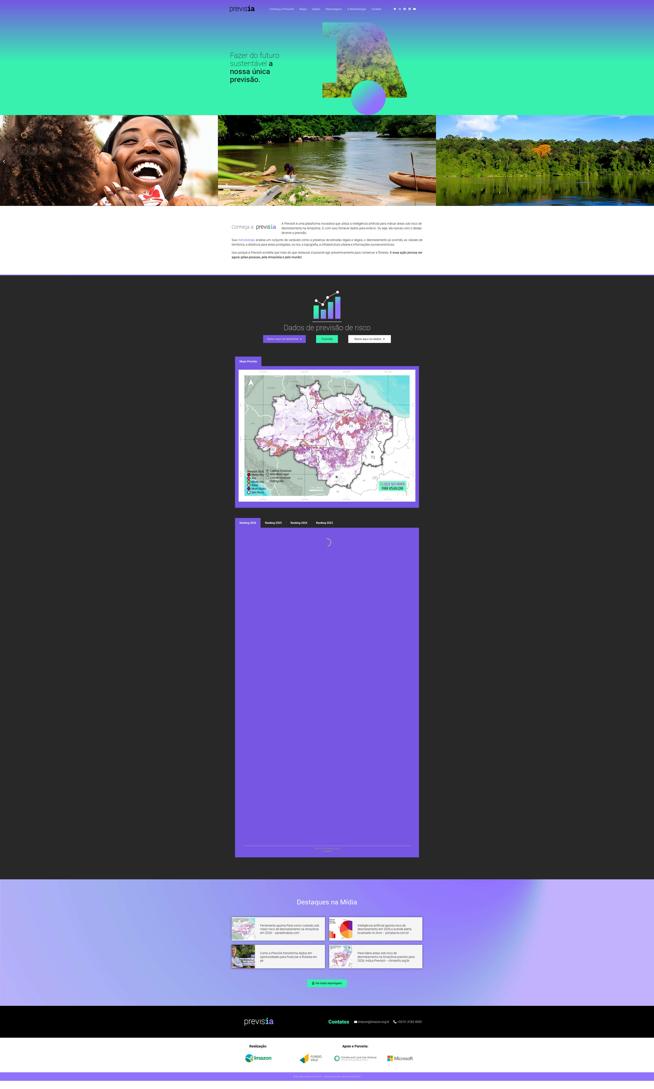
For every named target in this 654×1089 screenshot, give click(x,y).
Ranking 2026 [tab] (247, 522)
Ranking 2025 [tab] (273, 522)
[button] (4, 161)
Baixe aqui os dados (367, 339)
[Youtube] (414, 9)
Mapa (303, 9)
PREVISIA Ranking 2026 (327, 848)
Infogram (327, 851)
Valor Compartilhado (351, 1076)
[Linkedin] (409, 9)
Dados (316, 9)
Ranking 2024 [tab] (299, 522)
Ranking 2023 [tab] (324, 522)
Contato (376, 9)
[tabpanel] (327, 437)
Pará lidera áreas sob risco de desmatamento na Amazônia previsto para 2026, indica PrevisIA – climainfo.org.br (386, 956)
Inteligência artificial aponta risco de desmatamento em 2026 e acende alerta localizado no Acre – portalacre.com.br (384, 929)
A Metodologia (356, 9)
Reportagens (334, 9)
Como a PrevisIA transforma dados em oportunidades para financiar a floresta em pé (288, 956)
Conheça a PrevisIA (281, 9)
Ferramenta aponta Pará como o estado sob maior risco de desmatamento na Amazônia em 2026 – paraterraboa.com (289, 929)
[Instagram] (399, 9)
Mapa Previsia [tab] (248, 361)
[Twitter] (394, 9)
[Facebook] (404, 9)
